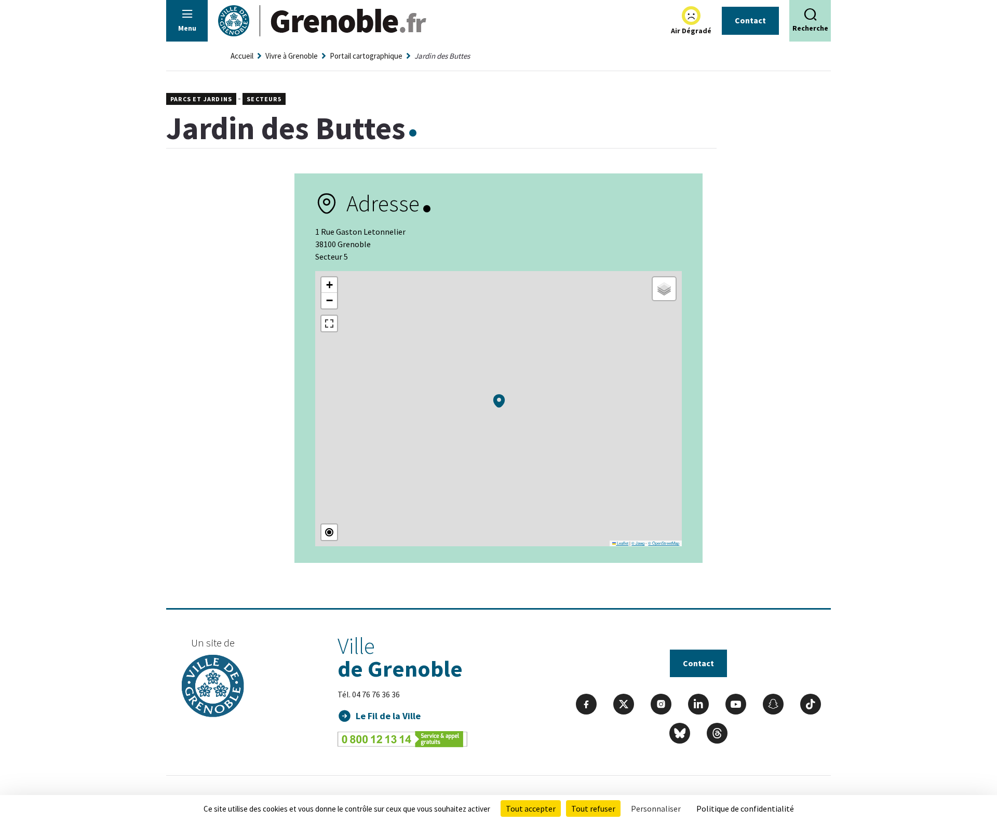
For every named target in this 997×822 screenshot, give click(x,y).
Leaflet (622, 543)
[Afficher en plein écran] (329, 323)
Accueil (242, 56)
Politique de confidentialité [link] (745, 808)
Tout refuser (593, 808)
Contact (750, 20)
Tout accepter (531, 808)
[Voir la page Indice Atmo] (691, 15)
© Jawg (637, 543)
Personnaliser (656, 808)
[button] (499, 401)
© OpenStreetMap (663, 543)
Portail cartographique (366, 56)
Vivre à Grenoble (291, 56)
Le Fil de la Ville (388, 716)
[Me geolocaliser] (329, 532)
